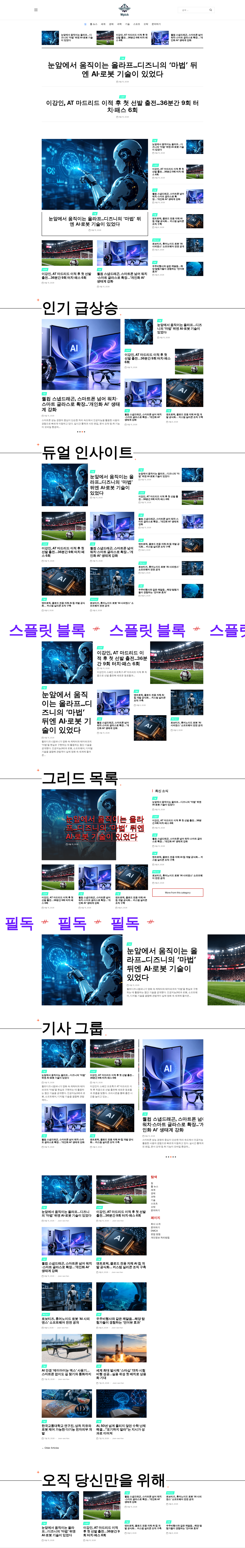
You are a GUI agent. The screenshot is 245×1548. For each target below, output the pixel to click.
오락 (146, 24)
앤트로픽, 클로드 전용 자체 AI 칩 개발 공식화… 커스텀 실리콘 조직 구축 (168, 221)
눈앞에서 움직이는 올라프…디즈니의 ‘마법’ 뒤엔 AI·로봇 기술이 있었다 (77, 37)
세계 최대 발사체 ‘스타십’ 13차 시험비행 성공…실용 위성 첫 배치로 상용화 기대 (121, 1374)
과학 (119, 24)
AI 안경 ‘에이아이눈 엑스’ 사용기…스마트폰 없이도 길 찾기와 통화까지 (66, 1372)
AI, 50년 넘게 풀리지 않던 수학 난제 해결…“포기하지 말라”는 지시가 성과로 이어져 (121, 1429)
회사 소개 (155, 1223)
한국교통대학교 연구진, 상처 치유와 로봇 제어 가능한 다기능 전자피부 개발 (67, 1429)
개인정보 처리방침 (160, 1237)
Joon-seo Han (63, 1221)
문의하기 (156, 24)
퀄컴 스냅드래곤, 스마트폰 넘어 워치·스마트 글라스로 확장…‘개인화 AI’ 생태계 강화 (187, 37)
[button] (42, 37)
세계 (103, 24)
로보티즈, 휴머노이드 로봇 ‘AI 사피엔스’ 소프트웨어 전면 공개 (168, 245)
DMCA (154, 1230)
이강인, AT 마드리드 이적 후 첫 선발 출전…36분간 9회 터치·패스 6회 (132, 37)
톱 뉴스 (93, 24)
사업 (99, 269)
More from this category (178, 892)
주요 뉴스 (156, 240)
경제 (111, 24)
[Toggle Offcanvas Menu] (36, 9)
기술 (127, 24)
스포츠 (136, 24)
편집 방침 (155, 1234)
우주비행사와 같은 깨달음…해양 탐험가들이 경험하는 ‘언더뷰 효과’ (168, 269)
